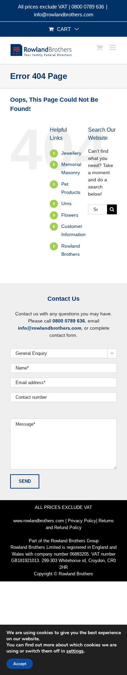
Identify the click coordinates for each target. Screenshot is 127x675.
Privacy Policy (82, 520)
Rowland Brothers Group (75, 540)
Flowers (69, 215)
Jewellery (71, 153)
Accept (19, 663)
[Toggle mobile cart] (99, 47)
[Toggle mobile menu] (113, 47)
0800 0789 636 (87, 7)
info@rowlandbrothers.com (63, 14)
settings (75, 651)
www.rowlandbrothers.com (38, 520)
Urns (66, 203)
